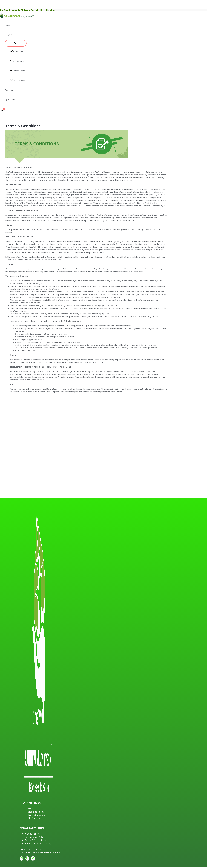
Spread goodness (37, 815)
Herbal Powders (20, 80)
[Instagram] (27, 858)
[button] (10, 35)
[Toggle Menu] (16, 43)
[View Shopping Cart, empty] (2, 111)
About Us (9, 90)
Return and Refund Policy (37, 843)
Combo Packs (19, 70)
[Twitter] (33, 858)
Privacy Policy (31, 833)
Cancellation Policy (34, 836)
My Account (10, 99)
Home (7, 25)
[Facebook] (21, 858)
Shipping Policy (36, 811)
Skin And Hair (18, 61)
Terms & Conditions (35, 840)
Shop (7, 35)
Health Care (18, 51)
